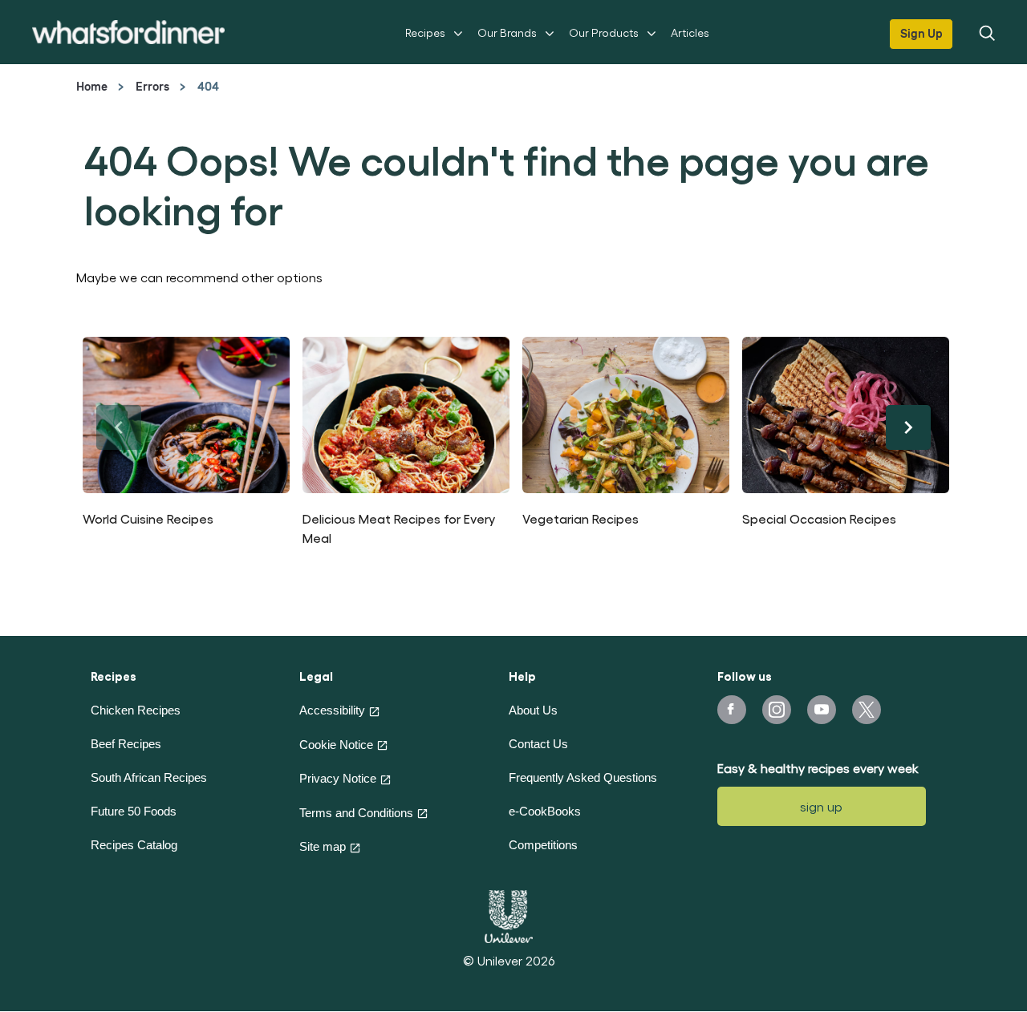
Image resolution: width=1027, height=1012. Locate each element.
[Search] (986, 32)
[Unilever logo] (509, 914)
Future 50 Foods (134, 811)
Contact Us (538, 744)
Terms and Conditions (356, 813)
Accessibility (332, 710)
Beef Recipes (126, 744)
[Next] (908, 427)
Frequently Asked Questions (583, 777)
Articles (690, 32)
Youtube (821, 709)
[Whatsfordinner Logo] (128, 32)
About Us (533, 710)
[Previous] (118, 427)
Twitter (866, 709)
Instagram (776, 709)
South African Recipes (149, 777)
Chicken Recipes (136, 710)
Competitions (543, 845)
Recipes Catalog (134, 845)
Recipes (425, 32)
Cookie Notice (336, 744)
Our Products (604, 32)
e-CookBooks (545, 811)
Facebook (731, 709)
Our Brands (507, 32)
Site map (322, 846)
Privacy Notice (337, 778)
